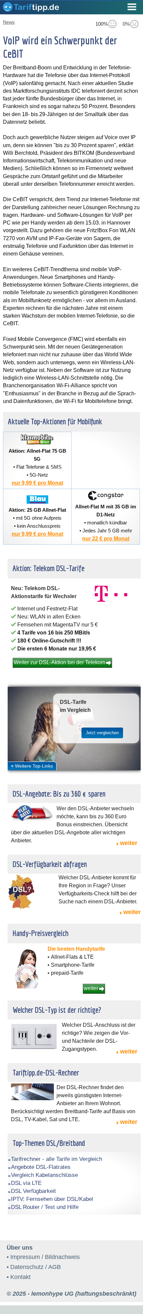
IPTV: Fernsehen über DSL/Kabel (52, 1199)
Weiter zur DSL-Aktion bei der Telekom (59, 662)
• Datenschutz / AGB (34, 1267)
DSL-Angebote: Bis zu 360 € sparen (59, 793)
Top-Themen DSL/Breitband (49, 1143)
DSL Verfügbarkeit (33, 1191)
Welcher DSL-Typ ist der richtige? (57, 1009)
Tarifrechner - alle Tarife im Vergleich (56, 1159)
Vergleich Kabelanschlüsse (44, 1175)
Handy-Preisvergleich (41, 933)
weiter (128, 843)
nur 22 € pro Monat (105, 538)
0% (126, 24)
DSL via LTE (26, 1183)
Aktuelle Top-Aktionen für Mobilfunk (55, 421)
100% (101, 24)
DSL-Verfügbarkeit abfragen (50, 864)
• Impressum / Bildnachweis (43, 1257)
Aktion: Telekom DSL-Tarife (48, 568)
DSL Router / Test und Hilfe (44, 1207)
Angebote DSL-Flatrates (41, 1167)
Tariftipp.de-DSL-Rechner (46, 1072)
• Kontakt (19, 1277)
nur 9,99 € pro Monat (37, 483)
